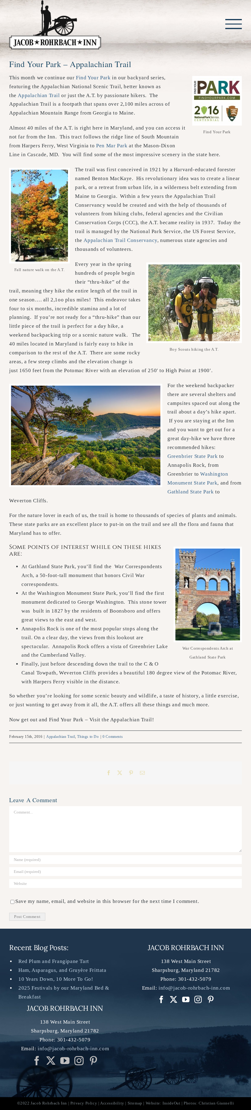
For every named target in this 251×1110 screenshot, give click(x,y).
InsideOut (171, 1103)
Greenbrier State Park (192, 456)
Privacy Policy (83, 1103)
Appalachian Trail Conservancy (120, 240)
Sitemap (135, 1103)
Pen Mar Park (111, 146)
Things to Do (88, 736)
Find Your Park (93, 78)
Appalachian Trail (39, 95)
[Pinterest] (93, 1060)
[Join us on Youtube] (65, 1060)
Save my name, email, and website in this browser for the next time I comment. (107, 901)
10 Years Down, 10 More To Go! (55, 979)
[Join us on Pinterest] (79, 1060)
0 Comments (113, 736)
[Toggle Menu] (233, 24)
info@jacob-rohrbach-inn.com (73, 1048)
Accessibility (112, 1103)
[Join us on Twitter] (51, 1060)
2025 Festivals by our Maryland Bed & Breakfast (63, 992)
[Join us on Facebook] (37, 1060)
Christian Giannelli (216, 1103)
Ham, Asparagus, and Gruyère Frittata (62, 970)
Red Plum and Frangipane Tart (53, 961)
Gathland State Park (190, 492)
